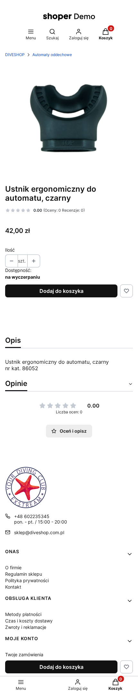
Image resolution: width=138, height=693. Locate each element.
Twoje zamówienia (24, 654)
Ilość (10, 250)
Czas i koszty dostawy (29, 620)
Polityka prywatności (27, 580)
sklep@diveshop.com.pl (39, 532)
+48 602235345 (31, 516)
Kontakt (13, 587)
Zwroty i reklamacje (25, 627)
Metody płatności (23, 614)
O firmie (13, 567)
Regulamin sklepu (23, 574)
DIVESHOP (15, 54)
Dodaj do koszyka (61, 291)
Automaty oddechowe (52, 54)
